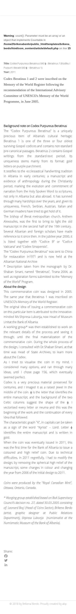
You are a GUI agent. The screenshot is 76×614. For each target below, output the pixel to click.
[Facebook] (38, 556)
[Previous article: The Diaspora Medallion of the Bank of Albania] (8, 583)
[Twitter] (38, 560)
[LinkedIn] (38, 565)
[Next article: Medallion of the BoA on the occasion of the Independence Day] (68, 583)
